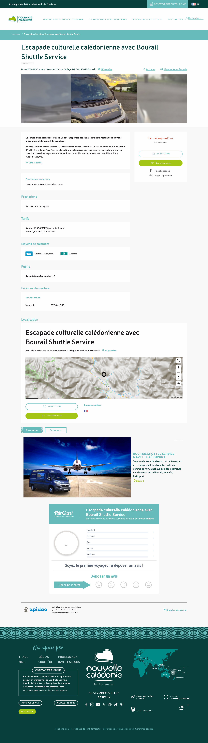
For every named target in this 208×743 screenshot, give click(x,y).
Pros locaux (67, 657)
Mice (22, 662)
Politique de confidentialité (86, 728)
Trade (23, 657)
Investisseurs (69, 662)
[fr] (195, 4)
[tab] (32, 430)
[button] (195, 17)
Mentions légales (63, 728)
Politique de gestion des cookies (118, 728)
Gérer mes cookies (144, 728)
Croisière (45, 662)
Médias (43, 657)
